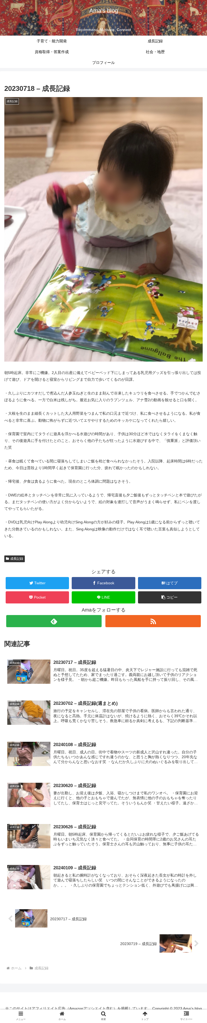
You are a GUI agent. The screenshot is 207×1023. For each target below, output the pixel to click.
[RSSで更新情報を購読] (153, 621)
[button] (170, 597)
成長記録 (16, 559)
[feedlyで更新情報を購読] (53, 621)
